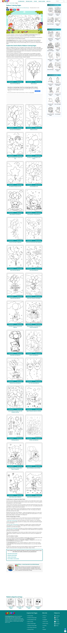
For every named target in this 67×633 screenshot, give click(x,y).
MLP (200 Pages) (51, 70)
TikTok (57, 626)
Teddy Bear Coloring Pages (12, 521)
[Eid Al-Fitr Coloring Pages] (57, 66)
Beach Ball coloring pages (12, 554)
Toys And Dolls (11, 3)
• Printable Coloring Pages (32, 618)
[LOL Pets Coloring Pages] (38, 603)
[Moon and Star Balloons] (15, 257)
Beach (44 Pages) (50, 24)
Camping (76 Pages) (57, 25)
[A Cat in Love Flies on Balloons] (15, 229)
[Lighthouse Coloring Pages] (57, 35)
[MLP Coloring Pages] (50, 66)
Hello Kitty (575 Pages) (50, 61)
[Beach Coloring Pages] (50, 20)
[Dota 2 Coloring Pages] (57, 100)
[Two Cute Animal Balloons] (34, 370)
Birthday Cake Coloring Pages (12, 525)
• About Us (44, 616)
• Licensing (44, 626)
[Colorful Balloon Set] (34, 173)
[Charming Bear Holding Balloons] (34, 201)
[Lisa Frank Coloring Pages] (20, 603)
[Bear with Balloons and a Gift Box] (34, 455)
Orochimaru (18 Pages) (57, 95)
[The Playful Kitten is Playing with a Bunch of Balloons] (15, 455)
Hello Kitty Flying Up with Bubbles (34, 299)
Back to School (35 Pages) (50, 15)
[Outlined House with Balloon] (15, 370)
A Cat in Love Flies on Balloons (15, 243)
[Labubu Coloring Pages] (11, 603)
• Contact (44, 618)
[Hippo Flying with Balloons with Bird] (34, 398)
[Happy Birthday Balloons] (15, 285)
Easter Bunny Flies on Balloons (15, 497)
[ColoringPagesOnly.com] (7, 1)
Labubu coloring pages (12, 557)
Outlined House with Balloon (15, 383)
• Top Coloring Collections (31, 628)
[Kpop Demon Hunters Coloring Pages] (50, 35)
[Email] (17, 566)
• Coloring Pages (30, 616)
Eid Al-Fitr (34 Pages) (57, 71)
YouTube (57, 622)
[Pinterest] (16, 566)
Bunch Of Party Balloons (15, 84)
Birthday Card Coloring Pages (12, 529)
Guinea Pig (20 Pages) (50, 85)
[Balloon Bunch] (34, 70)
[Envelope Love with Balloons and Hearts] (34, 144)
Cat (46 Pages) (57, 114)
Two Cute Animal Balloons (34, 383)
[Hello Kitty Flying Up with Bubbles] (34, 285)
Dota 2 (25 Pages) (58, 104)
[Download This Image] (15, 59)
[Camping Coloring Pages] (57, 20)
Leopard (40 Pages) (50, 95)
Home (7, 3)
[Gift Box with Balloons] (34, 427)
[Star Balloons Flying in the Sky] (15, 173)
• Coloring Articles (30, 630)
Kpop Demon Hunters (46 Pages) (50, 40)
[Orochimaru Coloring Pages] (57, 90)
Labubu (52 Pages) (58, 51)
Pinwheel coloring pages (12, 556)
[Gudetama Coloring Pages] (50, 100)
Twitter (57, 618)
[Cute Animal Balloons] (34, 257)
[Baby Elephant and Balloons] (15, 201)
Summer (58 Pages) (58, 15)
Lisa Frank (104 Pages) (57, 61)
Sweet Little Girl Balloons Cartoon (34, 497)
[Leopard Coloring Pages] (50, 90)
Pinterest (57, 620)
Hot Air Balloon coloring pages (13, 559)
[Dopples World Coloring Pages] (50, 110)
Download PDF (11, 82)
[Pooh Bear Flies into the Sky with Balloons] (15, 313)
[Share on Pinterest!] (9, 59)
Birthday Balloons (15, 440)
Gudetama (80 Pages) (50, 105)
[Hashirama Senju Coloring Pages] (57, 80)
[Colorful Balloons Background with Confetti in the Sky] (15, 398)
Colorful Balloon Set (34, 187)
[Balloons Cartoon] (34, 116)
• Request (44, 630)
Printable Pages (29, 1)
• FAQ (43, 628)
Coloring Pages (21, 1)
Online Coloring (41, 1)
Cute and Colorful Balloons (15, 130)
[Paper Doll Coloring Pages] (29, 603)
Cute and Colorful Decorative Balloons (34, 243)
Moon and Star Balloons (15, 271)
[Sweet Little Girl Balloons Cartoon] (34, 484)
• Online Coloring (30, 622)
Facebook (58, 616)
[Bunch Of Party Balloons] (15, 70)
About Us (48, 1)
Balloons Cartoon (33, 130)
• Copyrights (44, 620)
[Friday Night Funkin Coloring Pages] (50, 46)
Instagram (58, 624)
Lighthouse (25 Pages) (57, 40)
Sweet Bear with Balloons (15, 355)
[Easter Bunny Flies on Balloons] (15, 484)
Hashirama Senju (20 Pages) (58, 85)
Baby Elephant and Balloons (15, 215)
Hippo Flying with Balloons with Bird (34, 411)
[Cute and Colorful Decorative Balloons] (34, 229)
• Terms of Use (45, 622)
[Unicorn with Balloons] (34, 342)
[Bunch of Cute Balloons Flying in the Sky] (15, 144)
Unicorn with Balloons (33, 355)
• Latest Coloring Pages (31, 624)
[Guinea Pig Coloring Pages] (50, 80)
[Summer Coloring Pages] (57, 10)
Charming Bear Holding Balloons (33, 215)
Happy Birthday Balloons (15, 299)
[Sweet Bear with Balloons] (15, 342)
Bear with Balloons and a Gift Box (34, 468)
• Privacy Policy (45, 624)
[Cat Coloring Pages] (57, 110)
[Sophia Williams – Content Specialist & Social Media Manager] (7, 8)
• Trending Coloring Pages (31, 626)
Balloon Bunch (34, 84)
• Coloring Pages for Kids (31, 620)
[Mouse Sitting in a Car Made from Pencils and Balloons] (34, 313)
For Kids (35, 1)
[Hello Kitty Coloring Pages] (50, 56)
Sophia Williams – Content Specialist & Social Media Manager (19, 8)
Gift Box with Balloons (33, 440)
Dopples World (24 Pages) (50, 115)
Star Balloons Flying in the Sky (15, 187)
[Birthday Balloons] (15, 427)
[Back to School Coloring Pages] (50, 10)
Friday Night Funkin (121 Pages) (50, 51)
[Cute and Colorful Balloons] (15, 116)
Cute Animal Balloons (34, 271)
